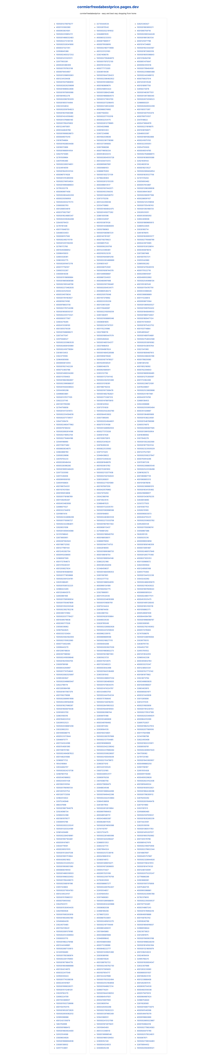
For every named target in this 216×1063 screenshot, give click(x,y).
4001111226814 (143, 298)
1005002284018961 (64, 835)
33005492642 (103, 339)
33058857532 (103, 243)
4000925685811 (103, 370)
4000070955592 (63, 900)
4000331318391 (103, 383)
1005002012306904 (64, 935)
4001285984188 (63, 688)
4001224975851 (63, 126)
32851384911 (102, 315)
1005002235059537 (145, 900)
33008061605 (103, 322)
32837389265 (103, 418)
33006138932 (62, 1044)
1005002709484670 (105, 58)
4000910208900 (63, 555)
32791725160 (142, 757)
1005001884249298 (145, 791)
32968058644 (143, 928)
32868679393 (103, 171)
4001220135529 (103, 767)
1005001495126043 (145, 602)
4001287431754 (63, 791)
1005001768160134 (64, 788)
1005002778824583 (145, 1027)
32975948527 (62, 339)
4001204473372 (104, 161)
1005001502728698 (64, 1003)
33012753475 (102, 832)
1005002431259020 (105, 630)
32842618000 (103, 548)
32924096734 (62, 811)
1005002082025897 (65, 674)
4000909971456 (63, 191)
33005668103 (103, 168)
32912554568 (62, 1034)
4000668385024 (144, 592)
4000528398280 (63, 465)
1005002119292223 (105, 1010)
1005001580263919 (64, 914)
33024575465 (62, 925)
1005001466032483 (64, 37)
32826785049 (103, 623)
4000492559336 (144, 990)
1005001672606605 (105, 866)
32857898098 (103, 147)
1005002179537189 (145, 712)
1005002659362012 (64, 1013)
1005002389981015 (145, 486)
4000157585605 (104, 969)
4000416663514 (103, 856)
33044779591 (62, 846)
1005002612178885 (105, 123)
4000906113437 (103, 527)
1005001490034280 (64, 373)
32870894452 (143, 1044)
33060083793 (62, 205)
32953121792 (102, 373)
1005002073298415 (105, 102)
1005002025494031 (145, 716)
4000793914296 (144, 459)
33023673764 (143, 678)
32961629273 (143, 472)
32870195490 (62, 161)
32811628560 (143, 1003)
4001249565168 (144, 568)
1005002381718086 (105, 140)
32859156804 (62, 483)
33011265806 (143, 698)
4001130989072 (144, 561)
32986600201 (143, 102)
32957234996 (103, 133)
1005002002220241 (64, 825)
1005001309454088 (64, 531)
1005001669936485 (145, 373)
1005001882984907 (64, 380)
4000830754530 (144, 986)
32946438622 (103, 455)
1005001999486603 (64, 185)
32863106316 (62, 716)
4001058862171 (143, 609)
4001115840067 (103, 308)
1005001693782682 (145, 835)
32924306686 (143, 404)
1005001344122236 (145, 575)
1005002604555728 (105, 157)
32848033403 (62, 233)
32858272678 (143, 89)
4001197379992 (103, 298)
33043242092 (143, 579)
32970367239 (143, 462)
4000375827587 (63, 212)
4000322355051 (144, 144)
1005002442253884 (105, 798)
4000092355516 (144, 65)
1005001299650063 (64, 75)
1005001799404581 (145, 68)
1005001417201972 (64, 411)
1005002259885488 (146, 72)
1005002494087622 (65, 753)
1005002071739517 (64, 418)
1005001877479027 (105, 359)
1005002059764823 (65, 109)
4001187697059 (103, 486)
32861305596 (103, 215)
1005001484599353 (105, 572)
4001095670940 (104, 356)
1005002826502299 (146, 106)
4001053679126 (103, 222)
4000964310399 (144, 719)
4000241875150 (144, 140)
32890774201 (102, 990)
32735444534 (103, 24)
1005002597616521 (145, 815)
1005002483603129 (105, 517)
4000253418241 (103, 442)
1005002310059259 (105, 311)
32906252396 (62, 815)
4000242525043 (63, 291)
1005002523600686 (146, 390)
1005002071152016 (105, 116)
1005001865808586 (64, 281)
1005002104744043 (105, 476)
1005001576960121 (64, 897)
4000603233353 (104, 37)
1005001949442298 (105, 794)
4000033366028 (144, 291)
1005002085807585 (145, 428)
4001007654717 (103, 972)
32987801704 (62, 774)
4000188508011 (103, 537)
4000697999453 (104, 811)
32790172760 (62, 246)
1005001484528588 (105, 352)
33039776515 (143, 640)
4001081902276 (63, 96)
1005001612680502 (105, 82)
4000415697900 (104, 1000)
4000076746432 (63, 428)
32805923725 (103, 657)
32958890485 (143, 811)
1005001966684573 (105, 96)
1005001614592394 (145, 945)
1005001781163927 (64, 298)
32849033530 (103, 620)
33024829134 (143, 164)
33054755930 (143, 147)
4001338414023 (144, 952)
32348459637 (103, 568)
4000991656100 (63, 479)
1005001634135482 (145, 489)
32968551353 (103, 842)
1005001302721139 (105, 174)
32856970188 (102, 716)
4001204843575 (63, 592)
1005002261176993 (64, 959)
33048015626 (103, 959)
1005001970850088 (64, 92)
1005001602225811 (145, 743)
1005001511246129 (64, 990)
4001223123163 (103, 51)
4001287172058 (63, 794)
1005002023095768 (145, 894)
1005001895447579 (105, 335)
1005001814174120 (145, 866)
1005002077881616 (145, 729)
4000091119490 (144, 774)
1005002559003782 (145, 520)
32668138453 (143, 400)
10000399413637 (144, 191)
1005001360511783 (145, 829)
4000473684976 (144, 123)
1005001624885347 (64, 215)
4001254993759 (104, 692)
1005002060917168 (145, 195)
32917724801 (62, 1048)
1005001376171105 (64, 397)
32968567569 (62, 558)
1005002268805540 (146, 465)
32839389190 (103, 955)
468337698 (61, 805)
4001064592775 (104, 589)
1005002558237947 (145, 455)
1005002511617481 (145, 394)
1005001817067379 (64, 692)
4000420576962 (104, 489)
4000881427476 (144, 842)
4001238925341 (144, 668)
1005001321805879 (145, 948)
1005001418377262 (105, 212)
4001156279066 (63, 695)
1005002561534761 (64, 579)
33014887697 (143, 853)
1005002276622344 (145, 849)
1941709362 (142, 753)
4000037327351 (63, 48)
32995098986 (62, 1017)
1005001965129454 (105, 1038)
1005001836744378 (105, 270)
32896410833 (62, 253)
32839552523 (62, 722)
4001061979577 (63, 818)
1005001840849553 (145, 311)
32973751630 (102, 407)
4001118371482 (62, 445)
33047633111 (61, 904)
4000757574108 (103, 424)
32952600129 (143, 524)
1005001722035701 (105, 507)
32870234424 (103, 606)
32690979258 (103, 777)
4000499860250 (144, 763)
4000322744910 (63, 510)
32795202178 (62, 188)
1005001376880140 (64, 120)
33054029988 (103, 126)
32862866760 (62, 452)
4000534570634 (63, 294)
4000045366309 (63, 65)
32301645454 (103, 894)
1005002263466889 (105, 260)
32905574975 (143, 424)
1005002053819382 (145, 342)
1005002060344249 (146, 34)
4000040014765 (144, 150)
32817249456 (62, 476)
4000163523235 (104, 253)
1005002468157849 (145, 551)
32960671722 (62, 760)
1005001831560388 (64, 113)
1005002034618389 (105, 599)
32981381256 (143, 363)
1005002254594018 (64, 414)
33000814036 (62, 274)
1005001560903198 (145, 938)
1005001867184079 (64, 808)
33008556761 (143, 746)
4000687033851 (104, 918)
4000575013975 (104, 661)
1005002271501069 (105, 483)
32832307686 (143, 966)
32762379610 (143, 897)
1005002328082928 (105, 626)
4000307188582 (63, 654)
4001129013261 (103, 305)
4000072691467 (144, 548)
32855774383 (143, 572)
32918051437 (102, 263)
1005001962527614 (145, 726)
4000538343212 (104, 154)
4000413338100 (63, 325)
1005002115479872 (105, 760)
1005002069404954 (146, 171)
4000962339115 (103, 633)
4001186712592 (63, 544)
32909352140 (103, 1041)
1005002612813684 (105, 808)
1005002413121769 (105, 1020)
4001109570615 (103, 438)
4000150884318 (144, 1024)
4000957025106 (104, 873)
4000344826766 (63, 130)
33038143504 (103, 404)
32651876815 (142, 233)
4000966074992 (104, 109)
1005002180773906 (105, 48)
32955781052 (143, 651)
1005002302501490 (105, 380)
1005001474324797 (105, 688)
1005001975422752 (145, 325)
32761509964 (62, 157)
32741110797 (102, 829)
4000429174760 (144, 397)
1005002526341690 (64, 44)
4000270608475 (104, 784)
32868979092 (103, 541)
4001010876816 (143, 483)
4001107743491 (143, 904)
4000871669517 (103, 41)
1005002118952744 (64, 435)
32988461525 (103, 503)
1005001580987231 (105, 233)
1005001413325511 (64, 58)
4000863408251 (104, 928)
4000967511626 (63, 174)
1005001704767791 (145, 287)
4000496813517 (103, 185)
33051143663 (62, 887)
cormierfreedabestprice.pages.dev (108, 7)
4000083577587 (63, 318)
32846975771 (62, 739)
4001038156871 (143, 130)
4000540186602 (63, 777)
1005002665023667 (145, 1020)
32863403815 (143, 688)
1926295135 (142, 534)
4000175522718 (144, 270)
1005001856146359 (145, 544)
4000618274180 (63, 301)
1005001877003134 (145, 445)
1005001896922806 (64, 89)
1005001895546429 (64, 469)
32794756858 (62, 407)
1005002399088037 (65, 383)
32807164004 (102, 113)
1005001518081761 (105, 602)
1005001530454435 (64, 907)
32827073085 (62, 154)
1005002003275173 (64, 202)
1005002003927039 (105, 647)
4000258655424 (104, 89)
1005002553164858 (105, 983)
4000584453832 (104, 414)
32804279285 (62, 322)
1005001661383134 (145, 37)
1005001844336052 (105, 993)
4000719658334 (104, 150)
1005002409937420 (145, 750)
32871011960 (142, 805)
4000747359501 (144, 322)
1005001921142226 (64, 366)
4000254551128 (63, 781)
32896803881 (62, 394)
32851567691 (102, 575)
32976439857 (143, 387)
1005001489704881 (145, 335)
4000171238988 (103, 945)
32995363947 (62, 678)
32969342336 (143, 657)
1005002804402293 (65, 195)
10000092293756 (104, 246)
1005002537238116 (105, 853)
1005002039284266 (65, 219)
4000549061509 (144, 613)
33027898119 (102, 332)
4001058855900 (104, 942)
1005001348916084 (145, 637)
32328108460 (62, 952)
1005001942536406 (105, 671)
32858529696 (62, 455)
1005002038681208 (64, 726)
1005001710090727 (64, 520)
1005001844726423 (105, 75)
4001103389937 (63, 1000)
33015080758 (102, 781)
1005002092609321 (145, 1048)
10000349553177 (104, 774)
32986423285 (62, 589)
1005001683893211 (145, 27)
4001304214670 (63, 969)
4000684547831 (104, 996)
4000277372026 (104, 431)
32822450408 (143, 739)
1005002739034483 (145, 1041)
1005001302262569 (145, 442)
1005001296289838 (145, 188)
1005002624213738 (64, 770)
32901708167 (142, 767)
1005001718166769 (64, 496)
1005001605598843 (145, 54)
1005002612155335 (105, 181)
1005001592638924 (64, 387)
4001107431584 (63, 489)
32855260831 (103, 479)
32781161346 (61, 226)
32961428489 (62, 832)
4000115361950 (103, 469)
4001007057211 (143, 257)
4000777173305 (103, 68)
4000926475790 (144, 1031)
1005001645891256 (105, 257)
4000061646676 (104, 462)
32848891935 (103, 34)
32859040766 (143, 921)
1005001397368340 (145, 96)
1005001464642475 (105, 209)
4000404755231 (144, 517)
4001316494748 (144, 58)
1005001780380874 (64, 955)
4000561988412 (63, 1027)
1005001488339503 (64, 873)
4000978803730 (63, 305)
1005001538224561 (145, 418)
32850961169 (62, 596)
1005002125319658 (145, 202)
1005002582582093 (65, 637)
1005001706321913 (145, 863)
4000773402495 (63, 644)
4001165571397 (143, 109)
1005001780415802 (64, 123)
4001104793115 (62, 1007)
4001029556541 (103, 363)
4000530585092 (144, 215)
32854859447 (143, 332)
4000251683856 (144, 705)
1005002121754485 (105, 739)
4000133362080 (63, 27)
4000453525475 (144, 599)
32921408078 (102, 54)
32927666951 (102, 592)
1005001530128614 (145, 246)
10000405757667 (144, 856)
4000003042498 (104, 668)
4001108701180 (62, 750)
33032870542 (103, 27)
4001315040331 (63, 565)
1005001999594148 (105, 558)
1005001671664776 (64, 962)
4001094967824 (104, 349)
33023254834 (62, 106)
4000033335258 (104, 301)
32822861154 (102, 613)
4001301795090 (63, 404)
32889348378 (103, 366)
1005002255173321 (64, 315)
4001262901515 (144, 983)
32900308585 (143, 623)
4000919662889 (144, 1017)
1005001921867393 (105, 654)
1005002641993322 (105, 705)
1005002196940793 (105, 534)
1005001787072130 (105, 61)
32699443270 (62, 647)
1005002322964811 (64, 524)
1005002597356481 (105, 284)
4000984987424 (144, 996)
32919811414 (61, 513)
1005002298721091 (145, 383)
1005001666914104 (64, 150)
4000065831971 (144, 692)
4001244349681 (63, 945)
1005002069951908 (64, 698)
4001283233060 (144, 969)
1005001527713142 (145, 671)
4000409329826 (144, 777)
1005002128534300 (105, 106)
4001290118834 (63, 651)
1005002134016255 (105, 702)
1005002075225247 (145, 873)
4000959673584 (144, 301)
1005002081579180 (64, 931)
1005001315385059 (64, 178)
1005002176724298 (64, 308)
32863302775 (62, 260)
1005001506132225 (64, 585)
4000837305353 (144, 558)
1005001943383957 (145, 760)
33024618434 (143, 955)
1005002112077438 (105, 472)
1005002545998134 (145, 281)
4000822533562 (104, 448)
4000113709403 (63, 376)
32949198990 (62, 442)
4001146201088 (63, 757)
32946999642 (103, 938)
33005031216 (143, 537)
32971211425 (102, 452)
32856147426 (102, 435)
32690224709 (62, 996)
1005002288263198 (145, 356)
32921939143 (143, 161)
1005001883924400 (64, 1031)
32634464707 (62, 767)
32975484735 (143, 887)
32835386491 (62, 582)
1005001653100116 (145, 606)
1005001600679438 (64, 709)
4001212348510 (103, 1031)
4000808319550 (63, 870)
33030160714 (142, 229)
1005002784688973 (145, 154)
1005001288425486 (105, 92)
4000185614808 (63, 493)
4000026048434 (63, 462)
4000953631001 (63, 31)
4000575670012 (144, 993)
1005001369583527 (145, 305)
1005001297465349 (105, 1013)
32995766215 (143, 959)
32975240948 (62, 801)
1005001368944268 (105, 791)
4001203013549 (144, 82)
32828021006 (62, 527)
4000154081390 (63, 746)
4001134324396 (63, 743)
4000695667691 (104, 164)
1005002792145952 (145, 626)
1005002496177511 (145, 596)
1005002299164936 (64, 702)
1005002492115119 (64, 239)
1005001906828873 (64, 133)
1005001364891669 (145, 414)
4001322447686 (104, 976)
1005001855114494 (64, 102)
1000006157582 (63, 236)
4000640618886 (144, 914)
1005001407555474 (145, 113)
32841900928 (62, 911)
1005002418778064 (64, 349)
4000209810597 (144, 274)
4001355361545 (144, 284)
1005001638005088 (145, 157)
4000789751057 (144, 116)
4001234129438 (63, 78)
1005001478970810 (105, 400)
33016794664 (62, 140)
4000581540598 (144, 1010)
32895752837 (143, 722)
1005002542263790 (105, 411)
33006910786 (62, 822)
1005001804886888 (64, 966)
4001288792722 (104, 962)
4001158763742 (144, 918)
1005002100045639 (105, 757)
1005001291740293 (64, 243)
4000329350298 (104, 1007)
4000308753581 (104, 267)
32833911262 (102, 726)
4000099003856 (144, 541)
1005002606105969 (64, 346)
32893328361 (62, 257)
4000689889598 (104, 637)
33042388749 (103, 496)
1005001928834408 (64, 144)
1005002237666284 (105, 750)
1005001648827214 (105, 986)
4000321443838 (144, 695)
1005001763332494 (105, 979)
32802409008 (143, 219)
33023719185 (62, 356)
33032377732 (103, 579)
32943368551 (103, 1017)
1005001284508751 (105, 195)
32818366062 (143, 435)
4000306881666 (104, 935)
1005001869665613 (145, 222)
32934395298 (62, 390)
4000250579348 (104, 294)
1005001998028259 (145, 942)
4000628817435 (104, 822)
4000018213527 (144, 168)
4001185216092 (144, 366)
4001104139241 (62, 928)
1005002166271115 (105, 640)
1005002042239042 (105, 746)
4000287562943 (63, 541)
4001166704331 (63, 486)
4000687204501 (104, 277)
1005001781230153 (145, 709)
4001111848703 (62, 229)
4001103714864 (143, 328)
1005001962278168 (64, 942)
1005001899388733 (105, 551)
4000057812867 (144, 185)
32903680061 (143, 880)
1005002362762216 (64, 609)
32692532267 (62, 270)
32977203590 (62, 472)
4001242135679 (63, 1020)
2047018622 (142, 120)
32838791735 (143, 644)
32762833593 (103, 880)
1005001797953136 (64, 68)
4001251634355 (144, 654)
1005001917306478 (105, 390)
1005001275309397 (145, 376)
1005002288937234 (105, 678)
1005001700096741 (145, 527)
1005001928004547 (145, 962)
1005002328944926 (146, 859)
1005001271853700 (105, 99)
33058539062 (62, 626)
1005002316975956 (145, 846)
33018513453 (62, 352)
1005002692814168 (64, 431)
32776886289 (143, 876)
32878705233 (62, 459)
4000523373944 (63, 736)
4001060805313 (144, 479)
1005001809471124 (145, 318)
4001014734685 (144, 44)
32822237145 (62, 400)
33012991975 (142, 935)
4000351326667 (144, 411)
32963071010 (102, 763)
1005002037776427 (64, 616)
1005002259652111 (64, 34)
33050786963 (103, 229)
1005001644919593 (105, 709)
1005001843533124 (64, 171)
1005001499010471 (105, 863)
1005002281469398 (105, 835)
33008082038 (103, 907)
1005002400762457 (105, 887)
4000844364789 (144, 616)
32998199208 (103, 911)
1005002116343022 (145, 585)
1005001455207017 (145, 832)
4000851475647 (144, 61)
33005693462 (143, 181)
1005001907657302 (105, 524)
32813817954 (102, 805)
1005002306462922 (105, 78)
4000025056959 (63, 198)
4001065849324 (144, 784)
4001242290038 (104, 202)
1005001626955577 (145, 236)
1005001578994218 (145, 911)
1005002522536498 (146, 469)
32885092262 (143, 263)
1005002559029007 (105, 753)
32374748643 (62, 534)
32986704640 (143, 1000)
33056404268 (103, 644)
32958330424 (62, 976)
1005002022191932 (105, 31)
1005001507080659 (64, 82)
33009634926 (62, 1038)
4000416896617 (144, 493)
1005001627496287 (64, 705)
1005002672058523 (145, 99)
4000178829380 (144, 359)
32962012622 (62, 798)
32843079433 (62, 222)
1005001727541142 (105, 376)
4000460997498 (104, 281)
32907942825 (62, 630)
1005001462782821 (105, 394)
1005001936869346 (105, 318)
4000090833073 (144, 513)
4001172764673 (63, 561)
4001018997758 (144, 85)
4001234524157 (63, 894)
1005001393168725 (145, 209)
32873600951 (62, 537)
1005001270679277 (64, 24)
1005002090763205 (65, 99)
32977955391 (62, 61)
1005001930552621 (145, 788)
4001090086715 (63, 733)
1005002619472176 (64, 263)
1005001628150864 (105, 616)
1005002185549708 (64, 284)
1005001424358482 (64, 116)
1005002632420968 (105, 904)
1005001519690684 (64, 277)
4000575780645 (104, 698)
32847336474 (62, 421)
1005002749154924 (64, 181)
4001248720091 (144, 870)
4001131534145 (103, 596)
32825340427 (143, 24)
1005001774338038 (64, 979)
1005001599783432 (145, 308)
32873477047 (62, 335)
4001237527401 (144, 452)
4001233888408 (144, 979)
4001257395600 (104, 144)
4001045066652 (63, 250)
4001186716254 (103, 387)
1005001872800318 (145, 51)
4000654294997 (63, 668)
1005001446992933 (105, 428)
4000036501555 (63, 849)
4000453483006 (63, 503)
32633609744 (103, 1003)
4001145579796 (144, 839)
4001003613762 (103, 465)
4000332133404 (63, 633)
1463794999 (61, 1024)
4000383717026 (63, 623)
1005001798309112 (145, 794)
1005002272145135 (64, 41)
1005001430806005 (105, 226)
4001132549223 (103, 664)
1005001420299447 (105, 839)
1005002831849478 (145, 801)
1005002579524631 (145, 1034)
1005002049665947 (65, 681)
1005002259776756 (105, 876)
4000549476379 (144, 1013)
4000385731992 (63, 613)
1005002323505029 (146, 448)
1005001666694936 (64, 1041)
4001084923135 (144, 976)
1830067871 (142, 1038)
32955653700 (62, 712)
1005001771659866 (64, 575)
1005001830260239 (145, 818)
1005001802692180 (64, 918)
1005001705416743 (145, 205)
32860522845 (143, 226)
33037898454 (103, 346)
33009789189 (62, 664)
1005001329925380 (105, 952)
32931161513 (142, 808)
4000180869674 (104, 85)
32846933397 (143, 133)
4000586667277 (104, 883)
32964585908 (62, 359)
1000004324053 (104, 1044)
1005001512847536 (64, 853)
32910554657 (102, 890)
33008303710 (62, 938)
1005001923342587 (145, 48)
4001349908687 (104, 274)
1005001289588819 (105, 900)
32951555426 (143, 770)
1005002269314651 (64, 164)
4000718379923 (104, 239)
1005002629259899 (65, 85)
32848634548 (103, 788)
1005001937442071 (105, 188)
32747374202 (143, 178)
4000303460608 (104, 719)
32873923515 (102, 500)
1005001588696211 (64, 332)
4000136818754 (103, 555)
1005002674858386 (105, 825)
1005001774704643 (64, 671)
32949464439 (62, 921)
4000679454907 (63, 72)
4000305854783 (144, 661)
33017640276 (143, 438)
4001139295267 (63, 500)
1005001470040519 (145, 267)
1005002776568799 (145, 239)
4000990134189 (103, 585)
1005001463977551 (145, 92)
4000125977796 (144, 41)
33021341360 (143, 349)
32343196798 (143, 736)
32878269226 (103, 445)
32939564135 (103, 729)
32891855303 (103, 130)
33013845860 (103, 931)
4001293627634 (63, 568)
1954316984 (61, 763)
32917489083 (102, 897)
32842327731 (102, 846)
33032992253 (62, 729)
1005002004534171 (105, 287)
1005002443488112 (145, 75)
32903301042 (103, 674)
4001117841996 (143, 733)
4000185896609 (104, 743)
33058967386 (143, 531)
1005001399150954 (145, 431)
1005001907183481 (64, 839)
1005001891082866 (145, 137)
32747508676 (143, 633)
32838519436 (103, 72)
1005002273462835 (65, 287)
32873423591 (143, 822)
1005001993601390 (64, 866)
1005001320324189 (64, 829)
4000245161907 (63, 983)
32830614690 (143, 500)
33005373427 (103, 870)
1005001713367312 (105, 397)
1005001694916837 (145, 925)
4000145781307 (103, 236)
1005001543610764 (145, 346)
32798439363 (103, 178)
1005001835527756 (145, 174)
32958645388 (62, 51)
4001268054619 (63, 209)
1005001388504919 (105, 582)
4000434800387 (104, 818)
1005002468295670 (145, 582)
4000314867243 (144, 907)
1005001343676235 (145, 496)
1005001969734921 (145, 315)
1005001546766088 (145, 421)
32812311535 (142, 702)
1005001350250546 (64, 606)
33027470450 (103, 493)
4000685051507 (144, 972)
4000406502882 (144, 277)
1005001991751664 (64, 856)
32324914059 (62, 168)
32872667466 (143, 253)
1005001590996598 (105, 510)
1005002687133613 (64, 948)
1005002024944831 (105, 421)
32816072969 (62, 147)
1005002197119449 (105, 925)
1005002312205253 (64, 863)
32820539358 (143, 825)
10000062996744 (104, 712)
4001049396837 (144, 685)
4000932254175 (104, 120)
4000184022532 (63, 719)
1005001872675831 (105, 1024)
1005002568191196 (64, 883)
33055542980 (143, 260)
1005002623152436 (145, 781)
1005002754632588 (145, 339)
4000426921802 (63, 859)
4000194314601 (103, 733)
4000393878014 (144, 250)
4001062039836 (104, 137)
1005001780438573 (64, 880)
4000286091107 (144, 198)
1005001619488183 (64, 572)
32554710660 (102, 205)
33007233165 (102, 770)
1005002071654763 (64, 890)
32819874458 (102, 609)
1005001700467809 (64, 602)
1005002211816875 (145, 126)
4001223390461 (103, 250)
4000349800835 (144, 681)
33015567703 (143, 507)
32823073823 (143, 931)
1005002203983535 (65, 342)
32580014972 (102, 859)
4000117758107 (62, 267)
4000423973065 (144, 243)
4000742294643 (144, 370)
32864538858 (103, 801)
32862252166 (103, 561)
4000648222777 (104, 948)
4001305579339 (63, 328)
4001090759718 (144, 31)
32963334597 (103, 219)
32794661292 (102, 531)
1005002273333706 (105, 520)
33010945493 (103, 1027)
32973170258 (102, 198)
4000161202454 (103, 65)
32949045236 (103, 1048)
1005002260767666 (105, 736)
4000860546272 (104, 291)
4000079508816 (104, 44)
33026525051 (143, 212)
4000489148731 (103, 815)
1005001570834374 (105, 685)
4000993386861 (144, 890)
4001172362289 (144, 380)
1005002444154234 (105, 695)
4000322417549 (63, 972)
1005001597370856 (145, 883)
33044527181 (142, 647)
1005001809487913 (145, 352)
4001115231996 (103, 328)
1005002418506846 (64, 657)
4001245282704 (63, 551)
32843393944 (143, 565)
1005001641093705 (64, 661)
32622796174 (62, 685)
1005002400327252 (65, 54)
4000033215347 (144, 664)
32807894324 (103, 849)
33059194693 (103, 513)
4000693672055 (63, 363)
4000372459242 (104, 459)
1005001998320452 (64, 876)
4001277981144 (63, 548)
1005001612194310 (105, 191)
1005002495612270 (105, 921)
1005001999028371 (64, 986)
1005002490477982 (65, 424)
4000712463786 (63, 370)
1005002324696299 (65, 517)
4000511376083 (144, 630)
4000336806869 (144, 294)
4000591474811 (63, 842)
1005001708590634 (64, 599)
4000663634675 (63, 448)
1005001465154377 (105, 342)
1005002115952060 (64, 640)
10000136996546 (104, 1034)
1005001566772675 (145, 1007)
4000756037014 (144, 78)
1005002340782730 (105, 966)
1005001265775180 (145, 555)
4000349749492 (104, 722)
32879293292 (143, 798)
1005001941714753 (105, 544)
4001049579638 (63, 620)
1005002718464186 (64, 438)
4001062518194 (63, 784)
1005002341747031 (105, 325)
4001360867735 (144, 476)
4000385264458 (104, 565)
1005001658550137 (64, 311)
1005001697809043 (145, 589)
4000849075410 (63, 137)
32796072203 (103, 914)
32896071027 (62, 507)
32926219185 (143, 510)
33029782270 (62, 993)
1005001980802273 (105, 651)
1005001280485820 (105, 681)
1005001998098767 (145, 620)
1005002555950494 (146, 407)
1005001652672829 (64, 1010)
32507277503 (143, 503)
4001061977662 (144, 674)
